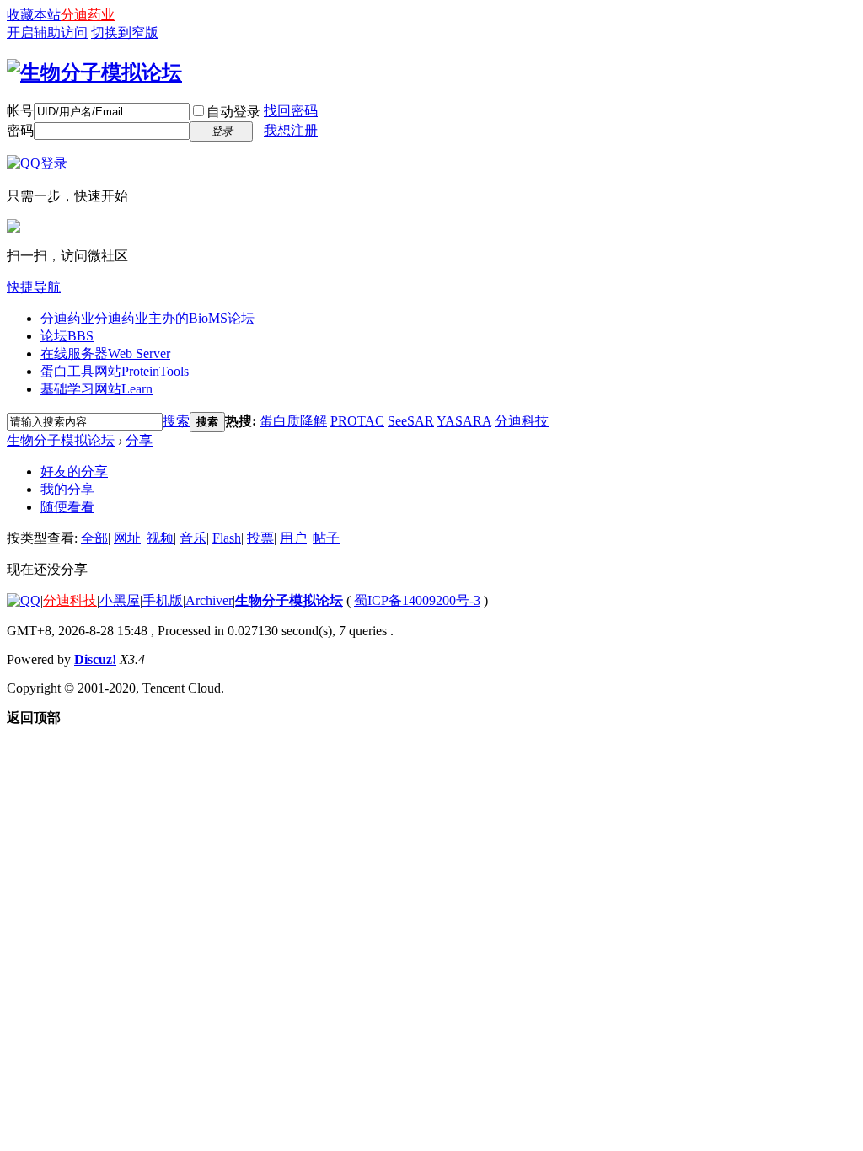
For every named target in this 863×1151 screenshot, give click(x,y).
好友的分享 (74, 471)
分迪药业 (88, 15)
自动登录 (233, 111)
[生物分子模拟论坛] (94, 72)
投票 (260, 538)
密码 (20, 130)
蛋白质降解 (293, 421)
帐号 (20, 111)
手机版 (162, 600)
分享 (139, 440)
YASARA (464, 421)
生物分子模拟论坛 (61, 440)
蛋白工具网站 (114, 371)
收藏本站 (34, 15)
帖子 (326, 538)
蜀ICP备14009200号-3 (417, 600)
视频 (160, 538)
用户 (293, 538)
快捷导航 (34, 287)
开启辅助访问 (47, 32)
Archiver (209, 600)
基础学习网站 (96, 389)
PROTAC (357, 421)
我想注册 (291, 130)
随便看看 (67, 507)
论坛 (67, 336)
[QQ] (23, 600)
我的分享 (67, 489)
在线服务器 (105, 353)
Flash (226, 538)
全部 (94, 538)
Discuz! (95, 659)
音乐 (193, 538)
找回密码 (291, 111)
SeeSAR (411, 421)
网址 (127, 538)
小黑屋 (119, 600)
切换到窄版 (124, 32)
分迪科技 (522, 421)
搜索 (176, 421)
